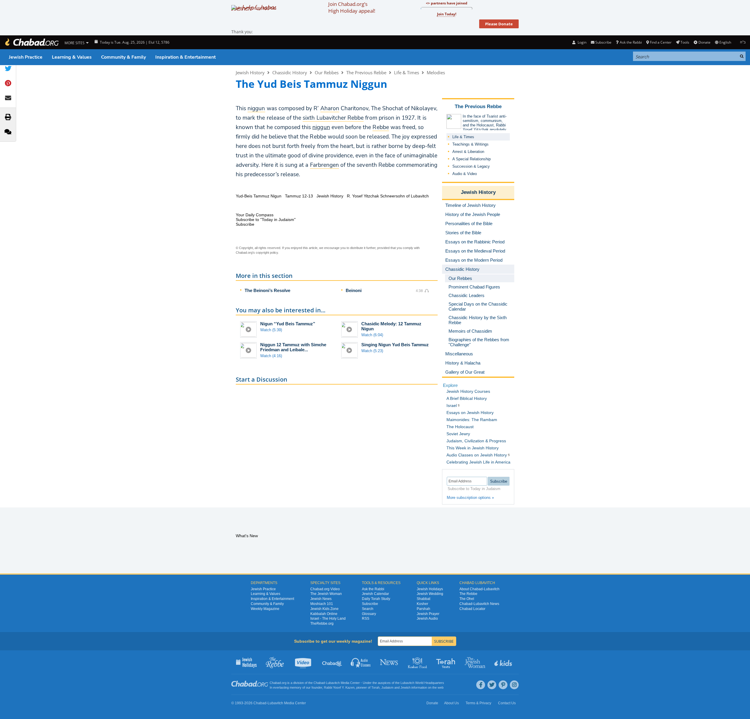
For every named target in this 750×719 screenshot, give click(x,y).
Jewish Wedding (430, 594)
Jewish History (250, 72)
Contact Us (507, 703)
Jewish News (321, 599)
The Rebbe (468, 594)
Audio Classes (361, 662)
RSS (365, 618)
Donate (704, 42)
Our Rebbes (327, 72)
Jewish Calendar (375, 594)
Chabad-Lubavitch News (479, 604)
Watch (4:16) (271, 356)
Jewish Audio (427, 618)
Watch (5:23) (372, 351)
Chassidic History (289, 72)
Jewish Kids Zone (324, 609)
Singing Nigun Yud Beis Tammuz (395, 344)
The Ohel (466, 599)
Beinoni (354, 290)
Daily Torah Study (376, 599)
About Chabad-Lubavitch (479, 589)
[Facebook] (480, 684)
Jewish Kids (504, 662)
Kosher (422, 604)
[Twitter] (491, 684)
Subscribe (370, 604)
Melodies (436, 72)
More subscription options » (470, 497)
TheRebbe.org (322, 623)
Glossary (369, 614)
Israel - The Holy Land (328, 618)
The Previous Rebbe (366, 72)
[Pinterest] (503, 684)
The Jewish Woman (326, 594)
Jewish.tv (303, 662)
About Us (451, 703)
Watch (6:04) (372, 335)
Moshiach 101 (321, 604)
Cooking (418, 662)
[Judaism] (31, 42)
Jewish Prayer (428, 614)
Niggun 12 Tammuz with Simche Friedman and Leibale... (293, 347)
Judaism (387, 687)
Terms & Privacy (478, 703)
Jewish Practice (25, 57)
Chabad (319, 683)
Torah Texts (446, 662)
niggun (321, 127)
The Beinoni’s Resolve (267, 290)
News (389, 662)
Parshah (423, 609)
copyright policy (267, 252)
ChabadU (332, 662)
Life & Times (406, 72)
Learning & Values (72, 57)
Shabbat (423, 599)
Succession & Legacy (471, 166)
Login (581, 42)
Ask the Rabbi (631, 42)
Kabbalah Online (323, 614)
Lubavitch (333, 683)
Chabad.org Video (325, 589)
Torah (375, 687)
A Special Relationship (471, 159)
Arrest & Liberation (468, 151)
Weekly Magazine (265, 609)
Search (367, 609)
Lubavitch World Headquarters (422, 683)
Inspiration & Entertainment (185, 57)
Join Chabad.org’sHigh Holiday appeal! (351, 7)
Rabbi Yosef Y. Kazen (339, 687)
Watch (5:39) (271, 330)
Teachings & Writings (470, 144)
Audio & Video (464, 173)
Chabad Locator (472, 609)
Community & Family (123, 57)
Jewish (405, 687)
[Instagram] (514, 684)
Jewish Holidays (430, 589)
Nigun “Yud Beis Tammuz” (287, 323)
